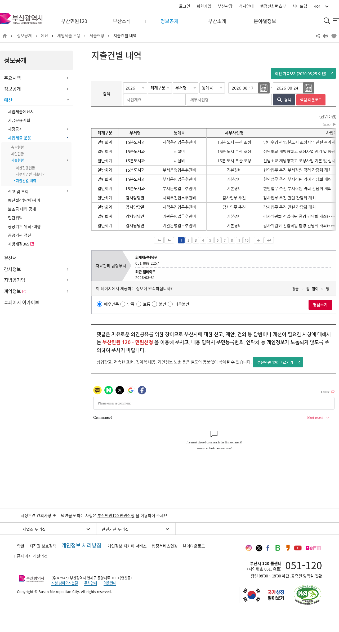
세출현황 (97, 36)
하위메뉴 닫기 (68, 100)
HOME (4, 36)
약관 (20, 546)
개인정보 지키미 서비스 (127, 546)
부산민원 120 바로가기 (275, 362)
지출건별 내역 (125, 36)
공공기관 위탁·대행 (24, 226)
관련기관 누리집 (115, 529)
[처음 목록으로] (159, 240)
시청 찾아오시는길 (64, 582)
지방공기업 (14, 280)
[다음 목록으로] (259, 240)
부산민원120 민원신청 (116, 515)
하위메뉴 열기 (68, 78)
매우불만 (182, 304)
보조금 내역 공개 (22, 209)
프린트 (326, 36)
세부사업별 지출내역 (31, 174)
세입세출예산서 (21, 111)
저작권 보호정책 (42, 546)
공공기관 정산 (19, 235)
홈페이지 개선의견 (32, 556)
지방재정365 (18, 244)
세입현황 (17, 153)
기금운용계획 (19, 120)
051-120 (303, 565)
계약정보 (12, 291)
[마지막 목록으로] (269, 240)
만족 (131, 304)
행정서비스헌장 (165, 546)
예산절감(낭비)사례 (24, 200)
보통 (146, 304)
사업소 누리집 (34, 529)
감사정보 (12, 269)
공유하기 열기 (318, 36)
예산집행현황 (25, 167)
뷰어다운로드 (194, 546)
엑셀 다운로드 (311, 100)
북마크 (334, 36)
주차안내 (90, 582)
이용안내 (110, 582)
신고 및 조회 (18, 191)
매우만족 (111, 304)
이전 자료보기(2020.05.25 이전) (300, 74)
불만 (162, 304)
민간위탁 (15, 218)
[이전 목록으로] (169, 240)
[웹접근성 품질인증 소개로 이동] (307, 595)
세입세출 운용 (69, 36)
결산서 (10, 258)
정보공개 (24, 36)
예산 (44, 36)
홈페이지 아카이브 (21, 302)
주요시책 (12, 77)
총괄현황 (17, 147)
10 (246, 240)
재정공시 (15, 129)
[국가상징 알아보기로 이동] (261, 595)
